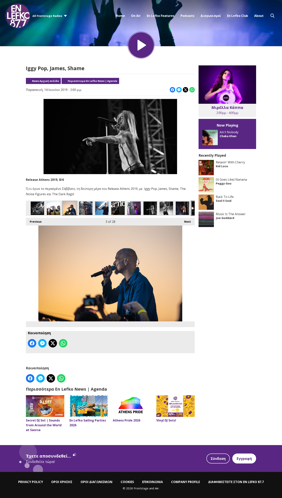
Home (120, 16)
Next (185, 221)
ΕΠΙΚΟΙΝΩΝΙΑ (152, 482)
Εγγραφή (244, 458)
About (259, 16)
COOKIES (127, 482)
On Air (136, 16)
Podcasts (187, 16)
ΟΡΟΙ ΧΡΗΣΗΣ (61, 482)
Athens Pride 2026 (126, 420)
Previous (34, 221)
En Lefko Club (237, 16)
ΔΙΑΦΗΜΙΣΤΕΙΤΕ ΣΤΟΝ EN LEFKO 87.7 (236, 482)
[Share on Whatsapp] (192, 89)
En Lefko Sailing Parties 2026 (87, 422)
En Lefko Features (160, 16)
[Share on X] (185, 89)
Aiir (157, 488)
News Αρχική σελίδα (45, 81)
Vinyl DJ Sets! (166, 420)
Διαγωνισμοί (210, 16)
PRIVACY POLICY (30, 482)
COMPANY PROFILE (185, 482)
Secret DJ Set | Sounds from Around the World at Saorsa (44, 425)
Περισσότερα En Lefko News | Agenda (92, 81)
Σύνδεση (218, 458)
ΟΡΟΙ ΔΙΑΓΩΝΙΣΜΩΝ (96, 482)
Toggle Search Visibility (272, 16)
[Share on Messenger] (179, 89)
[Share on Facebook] (172, 89)
